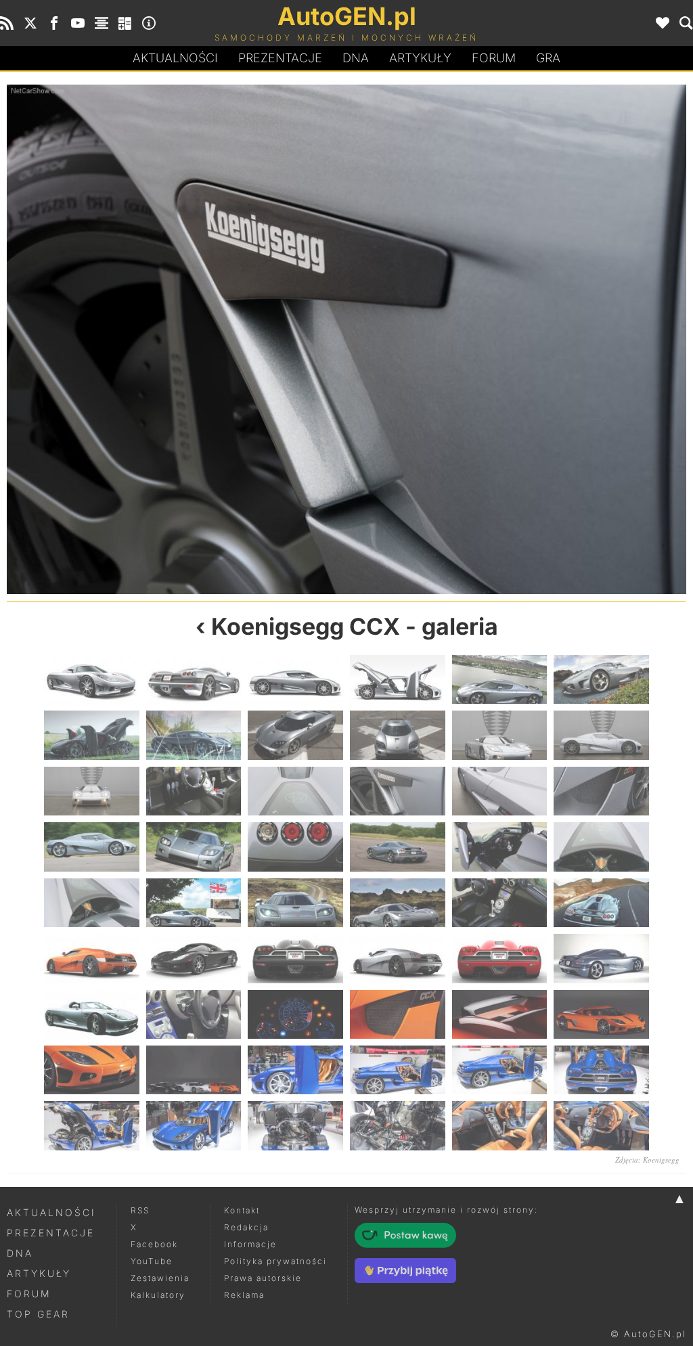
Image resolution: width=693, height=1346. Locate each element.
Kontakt (242, 1210)
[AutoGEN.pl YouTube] (78, 23)
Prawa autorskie (263, 1278)
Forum (494, 58)
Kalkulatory (158, 1295)
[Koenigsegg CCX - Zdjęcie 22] (397, 846)
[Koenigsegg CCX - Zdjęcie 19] (91, 846)
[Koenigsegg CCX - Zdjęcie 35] (499, 958)
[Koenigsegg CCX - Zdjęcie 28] (397, 902)
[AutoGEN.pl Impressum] (149, 23)
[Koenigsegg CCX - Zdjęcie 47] (499, 1070)
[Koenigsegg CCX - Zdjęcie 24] (601, 846)
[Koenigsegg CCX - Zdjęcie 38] (194, 1014)
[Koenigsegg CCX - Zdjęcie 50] (194, 1125)
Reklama (244, 1295)
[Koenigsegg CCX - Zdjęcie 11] (499, 735)
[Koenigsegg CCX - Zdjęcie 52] (397, 1125)
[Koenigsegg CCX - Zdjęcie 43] (91, 1070)
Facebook (154, 1244)
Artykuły (420, 58)
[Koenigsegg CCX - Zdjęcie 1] (91, 679)
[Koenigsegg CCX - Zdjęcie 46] (397, 1070)
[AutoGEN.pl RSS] (7, 23)
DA (355, 58)
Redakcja (246, 1227)
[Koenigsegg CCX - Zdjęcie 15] (176, 339)
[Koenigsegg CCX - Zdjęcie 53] (499, 1125)
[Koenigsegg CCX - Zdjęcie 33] (295, 958)
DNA (20, 1253)
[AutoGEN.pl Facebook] (54, 23)
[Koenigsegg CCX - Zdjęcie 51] (295, 1125)
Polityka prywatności (275, 1261)
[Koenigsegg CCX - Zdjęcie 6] (601, 679)
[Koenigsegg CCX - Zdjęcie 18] (601, 791)
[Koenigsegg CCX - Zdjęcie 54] (601, 1125)
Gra (548, 58)
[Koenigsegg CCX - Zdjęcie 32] (194, 958)
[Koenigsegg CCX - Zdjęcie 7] (91, 735)
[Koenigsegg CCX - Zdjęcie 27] (295, 902)
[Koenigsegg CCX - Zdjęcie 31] (91, 958)
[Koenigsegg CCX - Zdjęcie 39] (295, 1014)
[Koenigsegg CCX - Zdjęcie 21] (295, 846)
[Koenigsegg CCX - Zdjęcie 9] (295, 735)
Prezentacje (280, 58)
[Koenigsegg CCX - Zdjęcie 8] (194, 735)
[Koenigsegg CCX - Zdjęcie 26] (194, 902)
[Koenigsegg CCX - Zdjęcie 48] (601, 1070)
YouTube (152, 1261)
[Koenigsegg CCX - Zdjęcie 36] (601, 958)
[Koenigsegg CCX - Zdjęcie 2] (194, 679)
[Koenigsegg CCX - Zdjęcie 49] (91, 1125)
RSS (140, 1210)
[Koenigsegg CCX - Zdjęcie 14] (194, 791)
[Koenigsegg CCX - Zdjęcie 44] (194, 1070)
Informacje (250, 1244)
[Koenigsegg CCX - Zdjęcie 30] (601, 902)
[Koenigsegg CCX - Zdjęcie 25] (91, 902)
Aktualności (175, 58)
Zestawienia (160, 1278)
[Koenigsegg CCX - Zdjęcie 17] (516, 339)
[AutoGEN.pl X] (30, 23)
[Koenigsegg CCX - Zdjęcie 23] (499, 846)
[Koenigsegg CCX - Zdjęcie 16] (397, 791)
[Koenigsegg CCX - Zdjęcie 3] (295, 679)
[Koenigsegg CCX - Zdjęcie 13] (91, 791)
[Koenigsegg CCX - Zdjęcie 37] (91, 1014)
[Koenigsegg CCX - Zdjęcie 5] (499, 679)
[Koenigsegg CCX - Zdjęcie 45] (295, 1070)
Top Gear (38, 1314)
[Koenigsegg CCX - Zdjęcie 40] (397, 1014)
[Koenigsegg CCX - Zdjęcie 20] (194, 846)
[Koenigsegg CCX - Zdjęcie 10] (397, 735)
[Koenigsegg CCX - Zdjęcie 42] (601, 1014)
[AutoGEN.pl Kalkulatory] (125, 23)
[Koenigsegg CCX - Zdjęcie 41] (499, 1014)
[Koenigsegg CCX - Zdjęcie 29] (499, 902)
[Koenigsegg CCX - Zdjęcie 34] (397, 958)
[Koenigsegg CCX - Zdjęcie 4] (397, 679)
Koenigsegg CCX (305, 626)
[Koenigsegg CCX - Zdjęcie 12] (601, 735)
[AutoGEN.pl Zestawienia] (101, 23)
